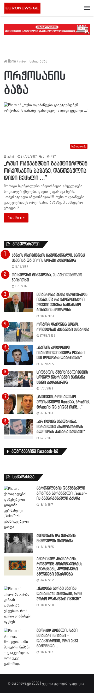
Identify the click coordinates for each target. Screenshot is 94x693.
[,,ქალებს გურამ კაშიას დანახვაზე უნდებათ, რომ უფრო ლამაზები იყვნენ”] (18, 605)
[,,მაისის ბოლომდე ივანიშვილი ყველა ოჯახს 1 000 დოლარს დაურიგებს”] (18, 355)
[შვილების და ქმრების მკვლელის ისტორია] (18, 543)
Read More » (16, 218)
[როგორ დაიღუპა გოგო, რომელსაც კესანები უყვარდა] (18, 332)
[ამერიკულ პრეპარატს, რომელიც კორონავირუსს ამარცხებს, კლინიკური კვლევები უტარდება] (18, 566)
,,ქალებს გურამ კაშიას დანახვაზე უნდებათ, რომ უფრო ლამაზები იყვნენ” (59, 593)
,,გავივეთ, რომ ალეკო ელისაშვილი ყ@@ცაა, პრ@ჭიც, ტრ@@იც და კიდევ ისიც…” (63, 402)
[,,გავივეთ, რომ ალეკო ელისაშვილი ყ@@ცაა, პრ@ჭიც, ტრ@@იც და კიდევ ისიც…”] (18, 404)
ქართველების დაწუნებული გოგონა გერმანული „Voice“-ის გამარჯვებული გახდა (62, 493)
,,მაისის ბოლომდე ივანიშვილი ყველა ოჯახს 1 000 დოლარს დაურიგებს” (61, 352)
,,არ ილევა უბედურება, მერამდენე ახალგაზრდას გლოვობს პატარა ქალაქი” (61, 426)
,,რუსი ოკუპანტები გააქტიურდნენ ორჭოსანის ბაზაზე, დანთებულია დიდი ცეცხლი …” (45, 171)
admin (10, 156)
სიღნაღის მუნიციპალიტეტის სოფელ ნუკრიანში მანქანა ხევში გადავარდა (62, 377)
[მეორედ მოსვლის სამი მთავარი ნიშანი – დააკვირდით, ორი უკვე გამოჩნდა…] (18, 647)
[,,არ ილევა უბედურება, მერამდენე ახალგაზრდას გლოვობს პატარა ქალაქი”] (18, 429)
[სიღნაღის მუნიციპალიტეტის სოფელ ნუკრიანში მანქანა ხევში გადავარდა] (18, 379)
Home (11, 61)
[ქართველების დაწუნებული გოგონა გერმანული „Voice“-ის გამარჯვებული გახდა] (18, 508)
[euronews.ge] (22, 8)
